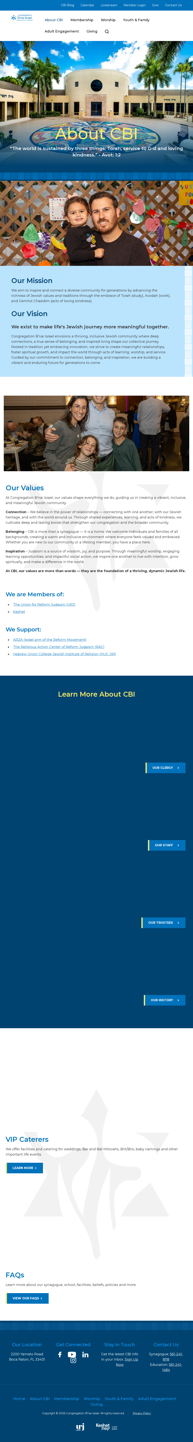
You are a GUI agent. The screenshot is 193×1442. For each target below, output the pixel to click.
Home (19, 1398)
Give (155, 5)
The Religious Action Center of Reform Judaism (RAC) (58, 647)
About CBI (54, 20)
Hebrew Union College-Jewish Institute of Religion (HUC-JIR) (64, 654)
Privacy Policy (142, 1413)
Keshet (19, 612)
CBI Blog (67, 5)
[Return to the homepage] (22, 17)
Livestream (109, 5)
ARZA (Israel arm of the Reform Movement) (50, 640)
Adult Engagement (62, 31)
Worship (108, 20)
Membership (81, 20)
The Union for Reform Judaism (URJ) (44, 605)
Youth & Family (136, 20)
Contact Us (173, 5)
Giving (92, 31)
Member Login (135, 5)
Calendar (87, 5)
